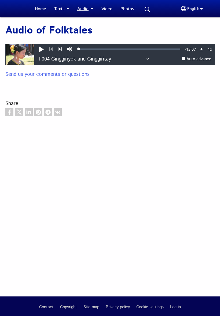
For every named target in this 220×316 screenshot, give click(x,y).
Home (40, 9)
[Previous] (51, 49)
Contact (46, 307)
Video (106, 9)
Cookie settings (150, 307)
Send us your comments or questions (47, 74)
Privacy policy (118, 307)
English (193, 9)
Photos (127, 9)
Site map (91, 307)
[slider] (129, 49)
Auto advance (198, 59)
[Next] (60, 49)
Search (147, 9)
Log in (175, 307)
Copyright (68, 307)
